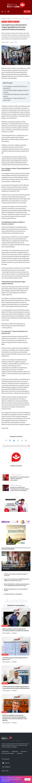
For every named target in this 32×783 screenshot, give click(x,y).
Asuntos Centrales (16, 465)
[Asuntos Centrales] (16, 5)
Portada (3, 18)
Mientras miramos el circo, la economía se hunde (15, 589)
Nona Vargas (6, 568)
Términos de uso (6, 781)
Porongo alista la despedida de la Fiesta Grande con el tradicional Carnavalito (15, 565)
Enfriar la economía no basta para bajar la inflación (15, 574)
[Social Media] (16, 759)
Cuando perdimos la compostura (13, 594)
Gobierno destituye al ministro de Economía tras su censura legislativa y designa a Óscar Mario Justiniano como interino (14, 718)
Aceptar (27, 779)
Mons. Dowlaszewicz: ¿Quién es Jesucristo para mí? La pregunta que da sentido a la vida (16, 584)
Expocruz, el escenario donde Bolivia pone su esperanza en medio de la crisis (16, 579)
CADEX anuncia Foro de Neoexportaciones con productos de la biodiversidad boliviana (16, 687)
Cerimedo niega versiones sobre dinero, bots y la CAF (15, 658)
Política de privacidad (13, 779)
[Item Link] (16, 617)
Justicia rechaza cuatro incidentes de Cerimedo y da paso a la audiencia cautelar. (15, 629)
